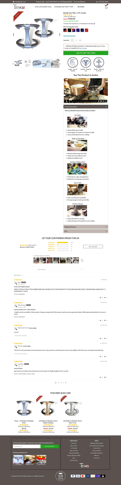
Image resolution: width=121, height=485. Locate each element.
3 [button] (60, 383)
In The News (73, 448)
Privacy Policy (96, 448)
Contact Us (97, 458)
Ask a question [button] (93, 246)
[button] (67, 15)
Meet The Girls (74, 450)
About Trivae (73, 445)
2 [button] (58, 383)
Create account (74, 460)
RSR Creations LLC (28, 476)
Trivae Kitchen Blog (74, 453)
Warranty (96, 455)
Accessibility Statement (96, 453)
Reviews (80, 7)
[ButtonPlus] (80, 40)
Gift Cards (73, 443)
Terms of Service (96, 450)
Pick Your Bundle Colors (70, 27)
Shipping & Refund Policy (96, 443)
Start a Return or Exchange (97, 445)
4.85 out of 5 (32, 245)
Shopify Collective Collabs (73, 455)
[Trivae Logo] (19, 7)
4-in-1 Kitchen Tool (43, 7)
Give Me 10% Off (49, 446)
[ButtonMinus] (72, 40)
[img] (18, 280)
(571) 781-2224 (103, 2)
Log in (73, 458)
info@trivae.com (20, 2)
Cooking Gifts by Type (63, 7)
